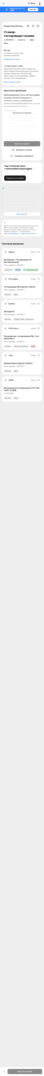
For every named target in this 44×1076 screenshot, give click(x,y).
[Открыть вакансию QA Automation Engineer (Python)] (22, 363)
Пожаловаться (14, 233)
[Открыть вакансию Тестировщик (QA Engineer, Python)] (22, 286)
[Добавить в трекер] (28, 26)
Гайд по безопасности (29, 233)
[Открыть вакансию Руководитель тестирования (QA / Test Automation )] (22, 337)
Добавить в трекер (24, 150)
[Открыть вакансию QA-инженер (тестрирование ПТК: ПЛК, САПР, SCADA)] (22, 389)
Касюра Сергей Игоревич (14, 26)
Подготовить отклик (12, 82)
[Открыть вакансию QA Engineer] (22, 311)
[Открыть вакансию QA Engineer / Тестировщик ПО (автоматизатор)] (22, 260)
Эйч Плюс (33, 9)
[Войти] (39, 3)
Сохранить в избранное (23, 156)
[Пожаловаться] (38, 26)
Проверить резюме (12, 59)
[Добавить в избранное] (33, 26)
